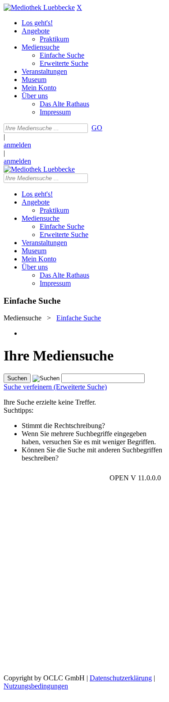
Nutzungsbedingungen (36, 686)
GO (96, 128)
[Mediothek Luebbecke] (39, 7)
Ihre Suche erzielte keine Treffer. (50, 402)
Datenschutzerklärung (121, 678)
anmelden (17, 145)
